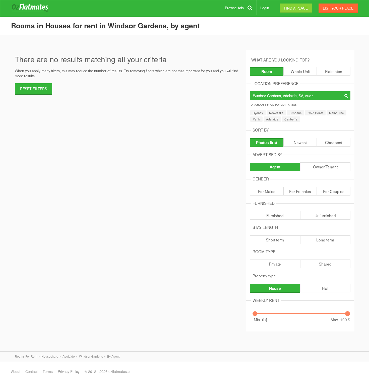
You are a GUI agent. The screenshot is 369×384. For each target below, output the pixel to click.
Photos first (266, 142)
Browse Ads (234, 7)
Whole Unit (300, 71)
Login (264, 7)
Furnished (275, 215)
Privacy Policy (69, 371)
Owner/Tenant (325, 166)
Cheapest (333, 142)
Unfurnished (325, 215)
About (15, 371)
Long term (325, 239)
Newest (300, 142)
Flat (325, 288)
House (275, 288)
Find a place (296, 8)
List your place (338, 8)
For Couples (333, 191)
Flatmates (333, 71)
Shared (325, 264)
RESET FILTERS (33, 88)
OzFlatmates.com (35, 9)
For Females (300, 191)
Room (266, 71)
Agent (275, 167)
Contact (31, 371)
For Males (266, 191)
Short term (275, 239)
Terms (48, 371)
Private (275, 264)
